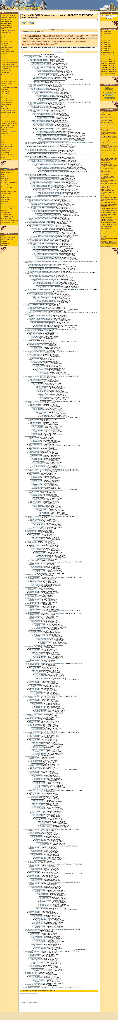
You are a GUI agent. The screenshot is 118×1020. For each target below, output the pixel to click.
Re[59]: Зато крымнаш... (39, 432)
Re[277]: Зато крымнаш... (36, 768)
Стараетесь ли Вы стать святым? (109, 210)
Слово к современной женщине (8, 118)
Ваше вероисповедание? (107, 226)
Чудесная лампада (5, 97)
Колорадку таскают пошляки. (40, 323)
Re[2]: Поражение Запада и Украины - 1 (37, 57)
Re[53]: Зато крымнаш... (36, 423)
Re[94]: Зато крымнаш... (41, 508)
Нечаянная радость (5, 72)
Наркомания (4, 85)
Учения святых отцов (106, 58)
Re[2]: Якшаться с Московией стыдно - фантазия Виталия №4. (45, 268)
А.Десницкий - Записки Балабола (9, 123)
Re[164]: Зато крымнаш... (34, 589)
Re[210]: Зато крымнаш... (37, 670)
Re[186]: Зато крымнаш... (37, 621)
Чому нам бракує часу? (6, 172)
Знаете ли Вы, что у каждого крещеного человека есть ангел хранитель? (108, 177)
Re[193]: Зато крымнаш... (46, 642)
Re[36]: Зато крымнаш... (45, 397)
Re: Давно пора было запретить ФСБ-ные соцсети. (46, 282)
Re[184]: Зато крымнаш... (35, 616)
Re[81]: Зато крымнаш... (37, 477)
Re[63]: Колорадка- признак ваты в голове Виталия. (40, 200)
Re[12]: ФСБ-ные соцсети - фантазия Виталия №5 (43, 296)
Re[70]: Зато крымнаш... (37, 458)
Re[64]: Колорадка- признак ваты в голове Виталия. (41, 202)
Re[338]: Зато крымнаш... (44, 951)
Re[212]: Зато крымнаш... (40, 673)
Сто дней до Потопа (6, 70)
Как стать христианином (7, 127)
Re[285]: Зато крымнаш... (41, 783)
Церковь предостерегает (7, 78)
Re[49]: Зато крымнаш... (45, 418)
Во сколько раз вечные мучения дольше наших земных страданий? (108, 235)
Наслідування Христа (6, 193)
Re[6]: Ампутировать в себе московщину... (35, 304)
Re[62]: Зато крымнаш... (30, 436)
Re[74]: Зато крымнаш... (33, 472)
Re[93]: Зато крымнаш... (39, 498)
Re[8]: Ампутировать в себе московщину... (39, 307)
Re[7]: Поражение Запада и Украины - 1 (43, 77)
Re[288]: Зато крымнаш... (45, 844)
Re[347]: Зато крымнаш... (39, 969)
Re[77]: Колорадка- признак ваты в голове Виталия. (42, 226)
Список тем (24, 22)
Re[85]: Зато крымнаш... (39, 487)
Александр (31, 31)
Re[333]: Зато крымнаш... (40, 940)
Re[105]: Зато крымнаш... (41, 526)
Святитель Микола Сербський (8, 207)
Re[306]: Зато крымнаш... (37, 887)
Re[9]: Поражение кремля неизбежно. (45, 70)
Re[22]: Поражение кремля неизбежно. (47, 96)
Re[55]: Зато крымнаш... (37, 425)
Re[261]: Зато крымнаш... (37, 742)
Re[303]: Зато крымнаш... (31, 861)
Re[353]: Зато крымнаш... (34, 975)
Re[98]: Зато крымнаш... (44, 516)
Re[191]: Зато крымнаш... (43, 639)
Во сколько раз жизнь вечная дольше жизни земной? (108, 119)
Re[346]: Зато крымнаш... (37, 968)
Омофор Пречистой (5, 108)
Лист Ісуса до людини (6, 218)
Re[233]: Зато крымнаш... (34, 698)
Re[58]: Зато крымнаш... (38, 430)
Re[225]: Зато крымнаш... (40, 695)
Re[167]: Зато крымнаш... (35, 601)
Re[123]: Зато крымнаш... (34, 563)
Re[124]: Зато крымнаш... (35, 565)
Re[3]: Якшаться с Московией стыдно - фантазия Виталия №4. (46, 269)
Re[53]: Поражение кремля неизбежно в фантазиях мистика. (46, 182)
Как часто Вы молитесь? (107, 217)
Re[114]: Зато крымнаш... (35, 545)
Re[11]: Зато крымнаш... (38, 348)
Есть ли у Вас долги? (106, 228)
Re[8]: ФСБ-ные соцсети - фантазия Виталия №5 (40, 315)
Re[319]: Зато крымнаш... (39, 916)
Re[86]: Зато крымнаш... (44, 490)
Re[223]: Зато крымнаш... (37, 686)
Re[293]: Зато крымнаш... (35, 849)
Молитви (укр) (112, 65)
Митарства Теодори (5, 199)
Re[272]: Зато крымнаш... (40, 807)
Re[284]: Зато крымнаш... (40, 778)
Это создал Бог (4, 36)
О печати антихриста (6, 91)
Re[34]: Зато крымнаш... (43, 389)
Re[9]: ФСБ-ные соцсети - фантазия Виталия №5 (40, 292)
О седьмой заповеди (6, 95)
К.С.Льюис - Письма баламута (8, 121)
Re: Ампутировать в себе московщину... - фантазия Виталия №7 (49, 80)
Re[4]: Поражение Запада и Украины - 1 (40, 60)
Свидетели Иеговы (5, 135)
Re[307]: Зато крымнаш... (39, 889)
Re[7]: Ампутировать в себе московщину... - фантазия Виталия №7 (44, 329)
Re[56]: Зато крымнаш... (38, 426)
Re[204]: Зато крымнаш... (40, 655)
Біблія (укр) (112, 59)
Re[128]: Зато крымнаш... (40, 570)
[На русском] (3, 13)
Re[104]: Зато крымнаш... (40, 524)
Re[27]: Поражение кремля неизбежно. (38, 105)
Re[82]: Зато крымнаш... (37, 480)
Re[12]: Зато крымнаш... (39, 350)
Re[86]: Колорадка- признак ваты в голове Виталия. (40, 264)
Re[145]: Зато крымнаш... (39, 584)
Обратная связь (5, 243)
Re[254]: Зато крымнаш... (45, 732)
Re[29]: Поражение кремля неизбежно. (41, 111)
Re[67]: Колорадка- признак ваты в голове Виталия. (45, 210)
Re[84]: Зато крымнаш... (38, 486)
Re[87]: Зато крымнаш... (33, 491)
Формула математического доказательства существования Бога (110, 89)
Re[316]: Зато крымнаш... (35, 912)
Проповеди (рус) (105, 71)
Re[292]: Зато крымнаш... (35, 876)
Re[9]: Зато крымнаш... (35, 346)
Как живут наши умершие (7, 41)
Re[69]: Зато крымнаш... (36, 456)
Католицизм (4, 129)
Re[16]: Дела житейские (37, 336)
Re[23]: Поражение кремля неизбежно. (48, 98)
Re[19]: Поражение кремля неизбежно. (43, 92)
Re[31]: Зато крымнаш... (39, 384)
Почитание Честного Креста (8, 100)
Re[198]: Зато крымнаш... (31, 646)
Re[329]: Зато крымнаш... (35, 934)
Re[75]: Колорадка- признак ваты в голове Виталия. (40, 224)
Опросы (3, 235)
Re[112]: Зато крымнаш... (31, 542)
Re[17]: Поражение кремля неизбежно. (41, 89)
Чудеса (2, 142)
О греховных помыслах (6, 104)
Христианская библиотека (107, 35)
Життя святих (112, 67)
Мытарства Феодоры (6, 19)
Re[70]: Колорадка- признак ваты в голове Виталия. (49, 214)
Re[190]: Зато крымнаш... (42, 627)
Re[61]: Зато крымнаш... (44, 445)
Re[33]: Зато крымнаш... (42, 387)
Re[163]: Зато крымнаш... (31, 588)
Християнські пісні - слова (7, 186)
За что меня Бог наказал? (7, 45)
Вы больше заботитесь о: (107, 122)
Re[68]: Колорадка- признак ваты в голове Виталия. (46, 211)
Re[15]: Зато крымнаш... (35, 354)
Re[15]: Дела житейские (36, 335)
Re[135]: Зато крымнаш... (31, 574)
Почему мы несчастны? (6, 21)
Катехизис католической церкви (8, 131)
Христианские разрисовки (7, 74)
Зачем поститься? (5, 49)
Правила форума (31, 22)
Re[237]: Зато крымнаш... (37, 703)
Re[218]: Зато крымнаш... (44, 679)
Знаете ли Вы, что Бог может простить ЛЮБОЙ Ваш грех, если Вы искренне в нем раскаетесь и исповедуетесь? (109, 158)
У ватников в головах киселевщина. (41, 217)
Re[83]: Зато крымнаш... (37, 484)
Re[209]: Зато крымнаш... (36, 668)
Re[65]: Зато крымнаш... (35, 438)
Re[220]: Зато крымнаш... (34, 681)
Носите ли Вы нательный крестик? (109, 230)
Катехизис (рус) (104, 69)
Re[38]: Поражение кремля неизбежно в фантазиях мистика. (43, 145)
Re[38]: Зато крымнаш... (33, 402)
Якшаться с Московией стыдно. (35, 265)
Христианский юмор (105, 50)
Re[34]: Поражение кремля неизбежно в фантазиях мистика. (51, 136)
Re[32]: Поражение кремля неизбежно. (44, 116)
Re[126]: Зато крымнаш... (37, 567)
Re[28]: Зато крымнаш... (36, 380)
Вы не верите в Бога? (6, 23)
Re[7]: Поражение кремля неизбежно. (43, 67)
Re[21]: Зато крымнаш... (42, 368)
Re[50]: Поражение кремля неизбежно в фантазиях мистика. (43, 175)
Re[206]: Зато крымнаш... (44, 663)
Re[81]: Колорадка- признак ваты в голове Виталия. (47, 232)
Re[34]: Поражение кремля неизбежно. (47, 118)
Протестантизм (4, 133)
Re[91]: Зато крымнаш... (37, 504)
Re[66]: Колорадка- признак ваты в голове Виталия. (44, 204)
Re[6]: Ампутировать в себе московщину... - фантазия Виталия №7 (41, 328)
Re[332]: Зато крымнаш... (39, 939)
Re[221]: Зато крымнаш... (35, 682)
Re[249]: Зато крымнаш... (36, 725)
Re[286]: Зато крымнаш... (42, 785)
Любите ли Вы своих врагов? (108, 232)
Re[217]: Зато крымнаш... (43, 677)
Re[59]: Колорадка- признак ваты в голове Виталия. (51, 193)
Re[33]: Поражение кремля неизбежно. (45, 117)
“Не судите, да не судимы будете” (9, 87)
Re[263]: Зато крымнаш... (40, 752)
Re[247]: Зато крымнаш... (34, 716)
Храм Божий (4, 106)
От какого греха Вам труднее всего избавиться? (109, 200)
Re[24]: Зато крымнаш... (45, 375)
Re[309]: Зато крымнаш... (41, 891)
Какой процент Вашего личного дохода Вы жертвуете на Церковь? (109, 141)
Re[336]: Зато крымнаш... (40, 947)
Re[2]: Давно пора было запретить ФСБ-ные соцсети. (48, 283)
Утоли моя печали (5, 68)
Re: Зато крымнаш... (39, 82)
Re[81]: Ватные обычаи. (40, 247)
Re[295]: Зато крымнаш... (37, 851)
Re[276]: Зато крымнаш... (37, 763)
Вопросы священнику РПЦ (107, 52)
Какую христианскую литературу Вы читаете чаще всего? (109, 220)
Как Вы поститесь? (105, 195)
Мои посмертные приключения (8, 17)
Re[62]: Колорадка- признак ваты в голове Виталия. (37, 199)
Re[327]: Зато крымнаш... (31, 930)
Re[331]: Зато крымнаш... (37, 937)
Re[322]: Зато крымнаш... (40, 918)
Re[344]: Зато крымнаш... (39, 961)
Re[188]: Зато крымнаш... (40, 624)
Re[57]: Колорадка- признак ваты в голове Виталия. (49, 190)
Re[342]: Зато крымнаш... (36, 958)
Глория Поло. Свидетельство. (8, 30)
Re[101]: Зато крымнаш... (36, 520)
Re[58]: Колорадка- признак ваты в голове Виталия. (50, 192)
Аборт (2, 76)
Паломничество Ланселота (7, 60)
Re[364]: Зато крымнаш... (34, 986)
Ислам (2, 137)
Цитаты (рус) (104, 73)
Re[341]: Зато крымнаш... (35, 957)
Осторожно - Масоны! (6, 159)
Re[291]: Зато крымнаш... (34, 847)
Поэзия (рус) (104, 63)
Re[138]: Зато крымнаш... (34, 576)
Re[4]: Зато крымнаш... (34, 344)
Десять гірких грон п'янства (7, 222)
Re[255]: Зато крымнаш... (34, 734)
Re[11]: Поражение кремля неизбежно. (48, 73)
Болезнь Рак (108, 95)
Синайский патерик (5, 150)
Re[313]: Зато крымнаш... (46, 901)
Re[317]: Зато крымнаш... (36, 914)
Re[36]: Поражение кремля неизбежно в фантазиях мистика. (52, 135)
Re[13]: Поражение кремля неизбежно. (51, 84)
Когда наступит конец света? (108, 202)
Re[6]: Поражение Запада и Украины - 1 (42, 63)
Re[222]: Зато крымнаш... (36, 685)
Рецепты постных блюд (6, 144)
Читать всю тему (59, 52)
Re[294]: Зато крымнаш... (36, 850)
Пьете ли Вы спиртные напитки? (109, 197)
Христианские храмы (106, 48)
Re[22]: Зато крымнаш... (43, 372)
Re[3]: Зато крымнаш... (33, 343)
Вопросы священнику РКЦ (107, 54)
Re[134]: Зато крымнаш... (45, 577)
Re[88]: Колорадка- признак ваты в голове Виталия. (42, 278)
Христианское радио (106, 44)
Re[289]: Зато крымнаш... (37, 869)
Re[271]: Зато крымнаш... (39, 800)
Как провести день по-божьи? (8, 110)
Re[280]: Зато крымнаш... (35, 772)
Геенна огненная (5, 119)
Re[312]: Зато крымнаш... (45, 896)
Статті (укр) (112, 61)
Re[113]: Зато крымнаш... (34, 544)
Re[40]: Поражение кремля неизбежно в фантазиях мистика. (45, 160)
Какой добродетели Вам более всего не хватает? (108, 173)
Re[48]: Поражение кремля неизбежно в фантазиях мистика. (55, 171)
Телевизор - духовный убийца (8, 112)
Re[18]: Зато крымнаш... (38, 364)
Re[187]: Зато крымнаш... (39, 623)
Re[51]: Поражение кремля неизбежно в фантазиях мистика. (44, 177)
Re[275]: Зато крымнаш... (36, 760)
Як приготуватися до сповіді (7, 170)
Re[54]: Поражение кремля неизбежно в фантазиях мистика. (47, 186)
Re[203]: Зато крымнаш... (39, 653)
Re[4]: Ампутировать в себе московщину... (46, 301)
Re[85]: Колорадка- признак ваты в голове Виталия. (56, 261)
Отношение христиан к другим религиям (8, 156)
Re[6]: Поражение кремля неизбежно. (42, 66)
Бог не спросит (4, 53)
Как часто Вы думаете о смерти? (109, 212)
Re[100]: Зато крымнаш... (35, 519)
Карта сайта (4, 241)
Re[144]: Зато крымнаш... (37, 583)
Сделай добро (104, 75)
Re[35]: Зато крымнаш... (44, 393)
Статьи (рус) (104, 61)
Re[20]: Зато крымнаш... (41, 366)
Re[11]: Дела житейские (33, 332)
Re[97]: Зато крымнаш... (44, 512)
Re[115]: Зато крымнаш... (36, 546)
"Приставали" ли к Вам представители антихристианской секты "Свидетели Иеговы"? (109, 165)
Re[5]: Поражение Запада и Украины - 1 (41, 62)
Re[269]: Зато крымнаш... (36, 794)
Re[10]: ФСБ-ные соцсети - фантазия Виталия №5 (41, 293)
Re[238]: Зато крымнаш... (39, 704)
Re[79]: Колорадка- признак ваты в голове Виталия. (45, 229)
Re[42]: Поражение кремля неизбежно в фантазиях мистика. (47, 163)
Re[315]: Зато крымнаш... (34, 911)
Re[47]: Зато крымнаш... (44, 415)
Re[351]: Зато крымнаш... (31, 972)
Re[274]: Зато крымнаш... (35, 758)
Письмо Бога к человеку (6, 25)
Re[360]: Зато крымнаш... (39, 980)
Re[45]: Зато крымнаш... (42, 412)
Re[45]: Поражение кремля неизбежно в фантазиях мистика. (51, 167)
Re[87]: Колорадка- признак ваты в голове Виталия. (41, 276)
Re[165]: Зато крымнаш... (35, 592)
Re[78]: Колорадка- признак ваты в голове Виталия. (44, 228)
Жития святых (104, 67)
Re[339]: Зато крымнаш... (34, 952)
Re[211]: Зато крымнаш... (39, 671)
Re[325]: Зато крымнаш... (42, 921)
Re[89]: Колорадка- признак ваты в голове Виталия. (44, 279)
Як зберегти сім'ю (5, 224)
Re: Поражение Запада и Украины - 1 (34, 56)
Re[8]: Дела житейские (30, 330)
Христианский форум (106, 33)
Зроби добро (112, 75)
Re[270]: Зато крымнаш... (37, 796)
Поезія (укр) (112, 63)
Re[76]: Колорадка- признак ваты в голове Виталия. (41, 225)
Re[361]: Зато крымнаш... (40, 982)
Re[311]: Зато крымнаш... (43, 894)
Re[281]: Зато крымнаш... (36, 774)
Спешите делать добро (6, 102)
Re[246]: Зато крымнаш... (31, 714)
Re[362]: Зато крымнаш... (44, 987)
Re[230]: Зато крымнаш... (44, 696)
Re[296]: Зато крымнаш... (39, 855)
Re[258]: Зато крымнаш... (35, 739)
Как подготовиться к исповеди (8, 55)
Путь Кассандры (5, 58)
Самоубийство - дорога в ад (7, 79)
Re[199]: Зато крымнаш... (34, 648)
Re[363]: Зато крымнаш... (31, 984)
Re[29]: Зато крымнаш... (37, 382)
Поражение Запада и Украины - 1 (32, 55)
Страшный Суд (4, 43)
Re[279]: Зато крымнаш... (34, 771)
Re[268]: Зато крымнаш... (35, 793)
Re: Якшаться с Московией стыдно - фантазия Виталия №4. (44, 267)
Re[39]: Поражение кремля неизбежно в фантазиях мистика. (44, 146)
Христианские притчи (106, 46)
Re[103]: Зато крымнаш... (39, 523)
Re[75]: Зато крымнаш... (35, 474)
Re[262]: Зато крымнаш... (39, 743)
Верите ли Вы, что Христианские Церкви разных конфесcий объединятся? (109, 205)
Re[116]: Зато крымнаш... (37, 548)
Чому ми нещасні (5, 178)
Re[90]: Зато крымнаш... (37, 495)
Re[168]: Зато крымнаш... (34, 602)
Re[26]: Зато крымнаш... (33, 377)
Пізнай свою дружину (6, 214)
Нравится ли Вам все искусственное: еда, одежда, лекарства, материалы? (108, 116)
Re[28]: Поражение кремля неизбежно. (39, 106)
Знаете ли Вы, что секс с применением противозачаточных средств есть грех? (109, 170)
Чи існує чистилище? (6, 197)
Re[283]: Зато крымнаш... (39, 776)
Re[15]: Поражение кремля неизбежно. (38, 87)
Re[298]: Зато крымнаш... (40, 857)
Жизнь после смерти (6, 38)
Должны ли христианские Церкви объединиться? (109, 154)
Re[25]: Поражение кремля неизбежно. (51, 102)
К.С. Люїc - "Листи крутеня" (7, 216)
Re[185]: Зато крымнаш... (36, 620)
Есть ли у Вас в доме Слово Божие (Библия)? (109, 239)
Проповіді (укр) (113, 71)
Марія (2, 195)
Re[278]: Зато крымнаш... (44, 770)
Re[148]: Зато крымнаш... (31, 594)
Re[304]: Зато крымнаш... (35, 885)
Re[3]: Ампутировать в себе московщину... (45, 300)
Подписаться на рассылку (7, 239)
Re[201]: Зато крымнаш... (36, 650)
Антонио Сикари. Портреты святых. (7, 28)
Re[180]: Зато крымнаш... (34, 606)
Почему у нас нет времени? (7, 51)
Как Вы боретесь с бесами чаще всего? (108, 112)
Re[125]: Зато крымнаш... (36, 566)
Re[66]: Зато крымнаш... (36, 440)
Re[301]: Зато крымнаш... (37, 879)
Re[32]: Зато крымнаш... (41, 386)
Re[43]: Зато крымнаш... (39, 409)
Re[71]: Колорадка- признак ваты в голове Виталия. (50, 215)
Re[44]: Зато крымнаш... (41, 411)
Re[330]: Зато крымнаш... (36, 936)
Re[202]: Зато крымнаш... (37, 652)
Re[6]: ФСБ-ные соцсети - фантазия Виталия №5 (51, 287)
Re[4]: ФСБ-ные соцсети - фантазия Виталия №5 (48, 285)
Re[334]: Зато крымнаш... (41, 941)
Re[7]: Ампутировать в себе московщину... (38, 305)
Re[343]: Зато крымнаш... (37, 959)
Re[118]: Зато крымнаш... (40, 551)
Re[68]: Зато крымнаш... (37, 455)
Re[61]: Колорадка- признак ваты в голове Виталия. (56, 196)
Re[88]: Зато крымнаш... (35, 492)
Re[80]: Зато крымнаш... (36, 476)
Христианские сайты (106, 42)
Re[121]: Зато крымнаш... (43, 555)
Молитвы (3, 140)
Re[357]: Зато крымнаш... (37, 979)
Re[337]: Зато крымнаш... (41, 948)
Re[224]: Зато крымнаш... (39, 693)
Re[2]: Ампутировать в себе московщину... (44, 299)
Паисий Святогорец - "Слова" (8, 125)
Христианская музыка (106, 38)
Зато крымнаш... (37, 81)
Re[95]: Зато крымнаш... (42, 509)
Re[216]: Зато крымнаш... (42, 675)
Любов (2, 174)
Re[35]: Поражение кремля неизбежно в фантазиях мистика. (52, 138)
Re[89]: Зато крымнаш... (36, 494)
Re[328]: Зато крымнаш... (34, 932)
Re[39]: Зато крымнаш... (35, 404)
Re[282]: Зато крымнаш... (37, 775)
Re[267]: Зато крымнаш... (31, 756)
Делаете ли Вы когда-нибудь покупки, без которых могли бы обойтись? (108, 133)
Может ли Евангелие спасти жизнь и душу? (110, 97)
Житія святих (4, 210)
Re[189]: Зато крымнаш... (41, 625)
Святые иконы (4, 89)
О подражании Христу (6, 32)
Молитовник (4, 180)
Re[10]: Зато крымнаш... (37, 347)
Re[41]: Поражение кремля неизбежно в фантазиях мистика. (46, 161)
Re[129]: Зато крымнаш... (41, 571)
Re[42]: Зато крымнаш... (38, 408)
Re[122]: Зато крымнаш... (44, 562)
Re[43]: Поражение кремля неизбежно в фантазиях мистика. (49, 164)
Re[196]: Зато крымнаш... (31, 661)
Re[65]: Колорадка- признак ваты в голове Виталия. (42, 203)
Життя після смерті (5, 203)
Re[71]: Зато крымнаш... (38, 461)
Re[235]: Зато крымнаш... (35, 700)
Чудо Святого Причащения (7, 154)
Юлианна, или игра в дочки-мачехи (9, 66)
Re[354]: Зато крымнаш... (35, 976)
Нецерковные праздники (7, 83)
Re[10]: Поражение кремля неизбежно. (47, 71)
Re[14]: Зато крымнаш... (33, 353)
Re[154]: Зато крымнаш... (31, 587)
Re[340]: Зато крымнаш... (35, 954)
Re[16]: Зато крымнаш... (36, 355)
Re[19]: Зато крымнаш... (39, 365)
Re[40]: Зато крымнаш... (36, 405)
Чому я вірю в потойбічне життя (8, 191)
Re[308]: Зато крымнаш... (40, 890)
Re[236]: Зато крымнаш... (36, 702)
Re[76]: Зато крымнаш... (35, 473)
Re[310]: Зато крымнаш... (42, 893)
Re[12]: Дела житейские (35, 333)
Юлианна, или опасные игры (8, 64)
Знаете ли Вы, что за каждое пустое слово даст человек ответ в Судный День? (109, 129)
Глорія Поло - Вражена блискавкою (9, 220)
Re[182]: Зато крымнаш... (44, 610)
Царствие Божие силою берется (9, 138)
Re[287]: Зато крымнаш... (43, 786)
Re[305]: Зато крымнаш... (34, 862)
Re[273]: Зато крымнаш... (34, 757)
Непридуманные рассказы (7, 146)
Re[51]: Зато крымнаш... (35, 422)
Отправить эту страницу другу (8, 237)
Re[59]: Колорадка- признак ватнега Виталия (48, 195)
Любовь (2, 57)
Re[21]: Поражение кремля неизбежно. (45, 95)
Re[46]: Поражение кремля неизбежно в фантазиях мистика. (52, 168)
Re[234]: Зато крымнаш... (34, 699)
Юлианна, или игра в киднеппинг (9, 62)
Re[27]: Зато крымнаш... (35, 379)
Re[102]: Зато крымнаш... (37, 522)
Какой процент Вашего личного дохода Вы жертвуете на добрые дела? (109, 138)
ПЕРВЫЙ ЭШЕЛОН (109, 94)
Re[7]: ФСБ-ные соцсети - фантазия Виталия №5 (55, 289)
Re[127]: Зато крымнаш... (39, 569)
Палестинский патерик (6, 148)
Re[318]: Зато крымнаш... (37, 915)
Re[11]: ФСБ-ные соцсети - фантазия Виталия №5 (42, 294)
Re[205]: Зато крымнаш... (41, 656)
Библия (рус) (104, 59)
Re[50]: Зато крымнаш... (33, 419)
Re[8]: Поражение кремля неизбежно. (44, 69)
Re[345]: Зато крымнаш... (37, 963)
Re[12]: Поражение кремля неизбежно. (49, 74)
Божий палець (4, 201)
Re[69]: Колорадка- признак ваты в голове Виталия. (47, 213)
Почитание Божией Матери (7, 98)
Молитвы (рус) (104, 65)
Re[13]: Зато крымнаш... (45, 351)
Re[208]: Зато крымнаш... (35, 666)
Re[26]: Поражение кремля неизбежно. (37, 103)
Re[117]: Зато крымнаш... (39, 549)
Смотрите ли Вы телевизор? (108, 126)
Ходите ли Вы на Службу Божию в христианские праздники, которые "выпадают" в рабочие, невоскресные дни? (109, 185)
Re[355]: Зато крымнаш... (36, 977)
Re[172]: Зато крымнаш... (31, 603)
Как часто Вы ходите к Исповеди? (109, 222)
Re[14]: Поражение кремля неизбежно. (37, 85)
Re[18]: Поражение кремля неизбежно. (42, 91)
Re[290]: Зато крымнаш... (44, 846)
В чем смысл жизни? (6, 34)
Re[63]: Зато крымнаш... (35, 448)
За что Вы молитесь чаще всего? (109, 208)
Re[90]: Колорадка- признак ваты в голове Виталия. (45, 280)
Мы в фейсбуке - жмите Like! (8, 15)
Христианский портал (11, 13)
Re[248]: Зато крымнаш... (35, 717)
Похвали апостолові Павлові (8, 208)
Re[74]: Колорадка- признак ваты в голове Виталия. (37, 222)
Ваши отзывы (4, 245)
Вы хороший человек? (106, 162)
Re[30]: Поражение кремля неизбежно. (42, 113)
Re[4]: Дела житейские (40, 326)
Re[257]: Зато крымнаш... (35, 736)
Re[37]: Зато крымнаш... (44, 401)
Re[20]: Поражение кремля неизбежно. (44, 93)
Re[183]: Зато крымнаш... (34, 612)
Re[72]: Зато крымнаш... (39, 462)
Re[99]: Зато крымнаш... (33, 517)
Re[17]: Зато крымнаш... (37, 357)
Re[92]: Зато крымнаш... (38, 497)
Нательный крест (5, 114)
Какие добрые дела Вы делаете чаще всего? (108, 215)
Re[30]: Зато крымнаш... (38, 383)
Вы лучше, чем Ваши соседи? (108, 124)
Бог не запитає (4, 176)
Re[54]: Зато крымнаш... (37, 429)
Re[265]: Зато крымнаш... (40, 745)
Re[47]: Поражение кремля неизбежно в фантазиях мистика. (54, 170)
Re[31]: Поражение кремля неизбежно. (43, 114)
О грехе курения (5, 93)
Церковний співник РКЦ (6, 188)
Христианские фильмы (106, 37)
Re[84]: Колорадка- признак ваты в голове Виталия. (50, 235)
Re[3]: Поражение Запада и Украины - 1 (38, 59)
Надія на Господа (5, 205)
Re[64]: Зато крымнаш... (33, 437)
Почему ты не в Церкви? (7, 47)
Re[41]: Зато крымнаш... (37, 407)
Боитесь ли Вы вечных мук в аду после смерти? (108, 181)
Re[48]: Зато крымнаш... (45, 416)
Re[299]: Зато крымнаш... (41, 858)
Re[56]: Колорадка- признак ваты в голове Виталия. (47, 189)
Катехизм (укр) (113, 69)
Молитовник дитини (5, 184)
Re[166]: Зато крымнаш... (34, 599)
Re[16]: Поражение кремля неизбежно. (39, 88)
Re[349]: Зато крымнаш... (40, 970)
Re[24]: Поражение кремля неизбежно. (49, 99)
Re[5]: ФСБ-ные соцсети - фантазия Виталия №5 (49, 286)
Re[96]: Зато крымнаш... (43, 510)
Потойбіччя (3, 189)
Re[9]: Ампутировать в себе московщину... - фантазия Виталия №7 (46, 310)
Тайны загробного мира (6, 39)
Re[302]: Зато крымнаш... (44, 882)
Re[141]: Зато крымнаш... (37, 585)
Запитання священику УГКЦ (107, 56)
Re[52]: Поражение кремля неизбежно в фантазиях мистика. (45, 181)
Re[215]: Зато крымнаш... (41, 674)
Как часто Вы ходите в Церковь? (108, 224)
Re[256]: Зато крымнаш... (35, 735)
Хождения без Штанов (110, 92)
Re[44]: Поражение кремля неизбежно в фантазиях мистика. (50, 166)
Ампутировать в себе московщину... (41, 78)
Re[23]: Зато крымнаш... (44, 373)
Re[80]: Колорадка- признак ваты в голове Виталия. (46, 231)
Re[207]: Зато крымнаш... (34, 664)
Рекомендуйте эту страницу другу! (28, 1002)
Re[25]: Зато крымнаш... (45, 376)
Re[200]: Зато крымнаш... (35, 649)
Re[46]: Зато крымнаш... (43, 413)
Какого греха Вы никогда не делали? (107, 193)
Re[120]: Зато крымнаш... (42, 553)
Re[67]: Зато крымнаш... (37, 441)
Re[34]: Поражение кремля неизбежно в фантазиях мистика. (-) (51, 134)
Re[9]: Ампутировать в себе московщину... (40, 308)
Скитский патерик (5, 152)
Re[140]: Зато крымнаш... (36, 581)
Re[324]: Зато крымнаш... (41, 919)
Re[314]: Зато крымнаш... (44, 909)
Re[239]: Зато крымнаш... (40, 706)
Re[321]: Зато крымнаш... (41, 927)
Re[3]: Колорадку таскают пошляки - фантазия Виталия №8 (48, 325)
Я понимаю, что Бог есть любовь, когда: (109, 151)
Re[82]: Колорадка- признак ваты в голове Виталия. (49, 233)
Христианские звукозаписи (107, 40)
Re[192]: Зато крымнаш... (45, 641)
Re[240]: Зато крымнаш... (41, 709)
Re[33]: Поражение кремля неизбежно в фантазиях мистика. (50, 132)
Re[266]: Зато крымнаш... (44, 790)
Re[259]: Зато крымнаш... (36, 740)
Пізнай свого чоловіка (6, 212)
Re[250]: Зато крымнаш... (37, 727)
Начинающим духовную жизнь (8, 81)
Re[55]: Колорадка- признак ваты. (42, 188)
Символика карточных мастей (8, 116)
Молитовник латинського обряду (9, 182)
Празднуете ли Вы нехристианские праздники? (108, 190)
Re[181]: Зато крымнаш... (35, 607)
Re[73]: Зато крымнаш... (44, 469)
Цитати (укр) (112, 73)
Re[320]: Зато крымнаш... (40, 922)
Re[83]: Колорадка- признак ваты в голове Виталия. (49, 257)
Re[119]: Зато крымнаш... (41, 552)
